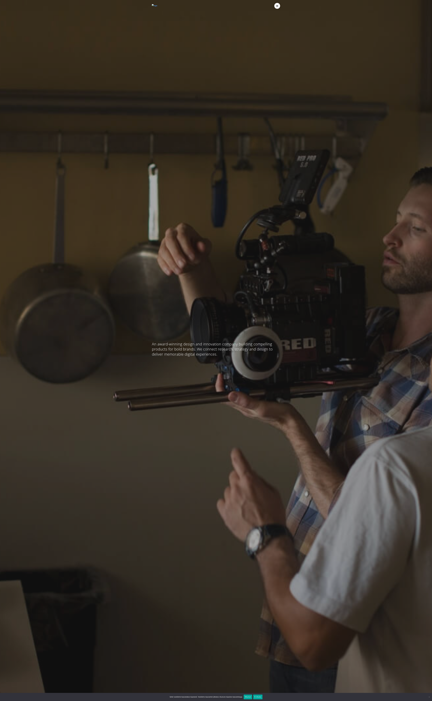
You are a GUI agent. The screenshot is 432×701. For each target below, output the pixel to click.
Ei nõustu (257, 697)
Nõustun (248, 697)
